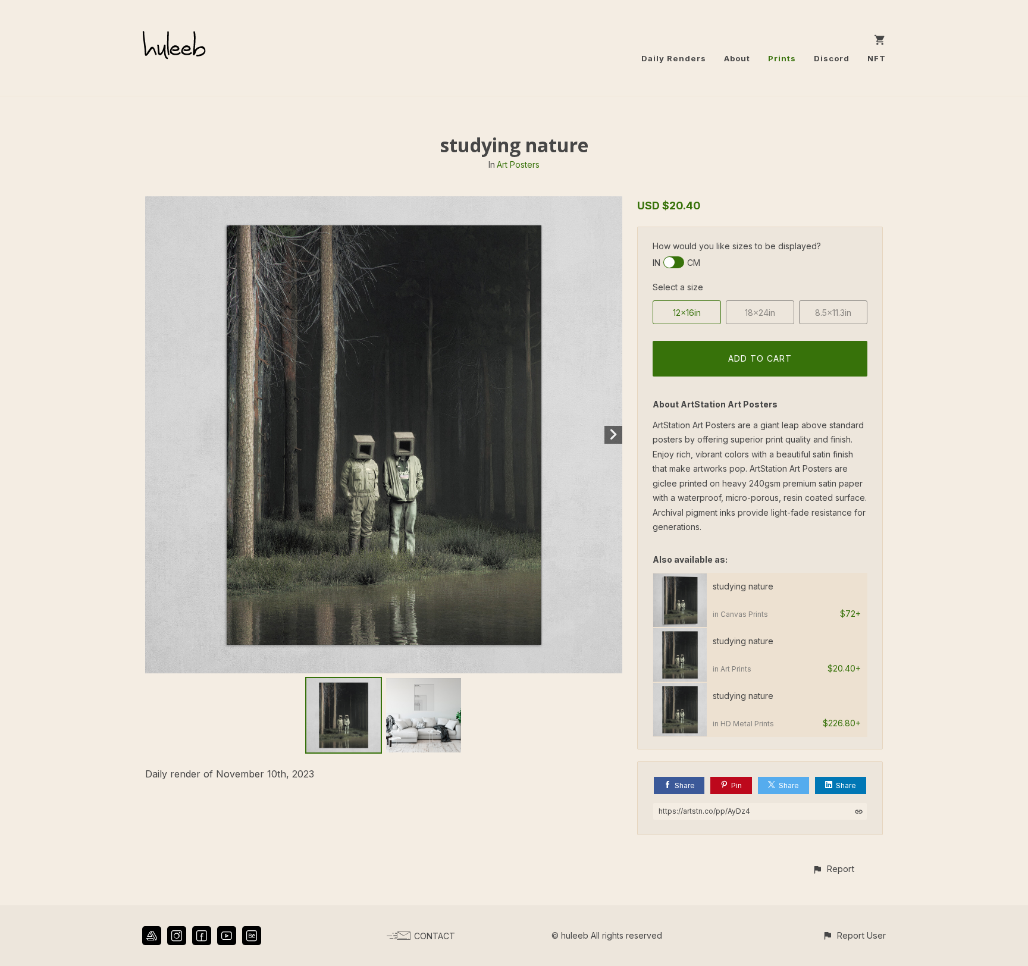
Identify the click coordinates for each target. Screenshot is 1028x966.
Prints (782, 58)
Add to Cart (760, 358)
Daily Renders (673, 58)
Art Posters (518, 164)
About (737, 58)
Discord (832, 58)
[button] (833, 869)
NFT (876, 58)
